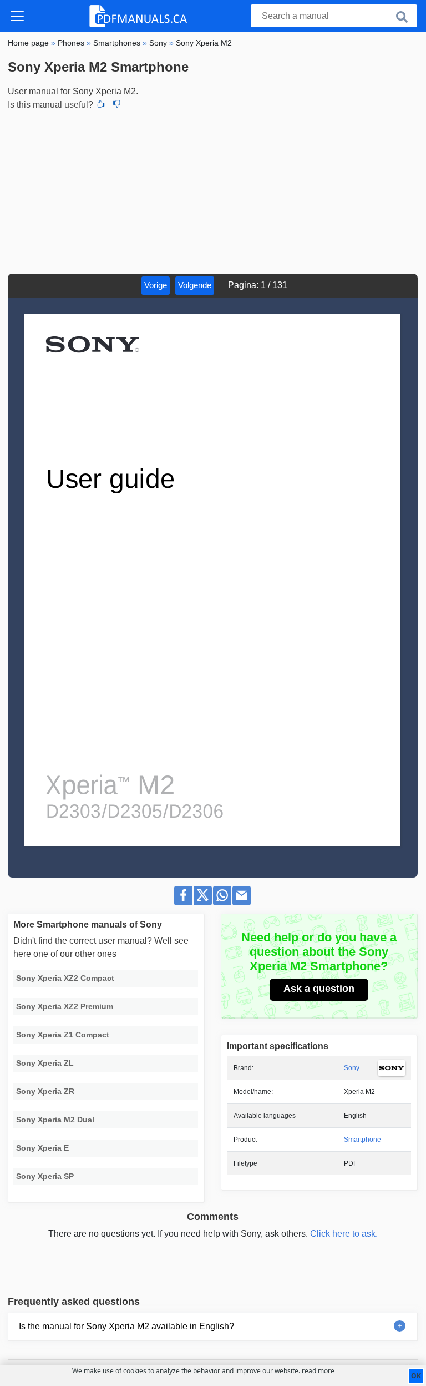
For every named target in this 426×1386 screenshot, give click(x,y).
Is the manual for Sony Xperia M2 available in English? (126, 1326)
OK (416, 1375)
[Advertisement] (213, 190)
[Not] (116, 105)
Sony (351, 1068)
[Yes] (101, 105)
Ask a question (318, 988)
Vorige (155, 285)
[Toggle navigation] (17, 16)
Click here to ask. (344, 1233)
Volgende (194, 285)
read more (318, 1370)
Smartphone (362, 1139)
